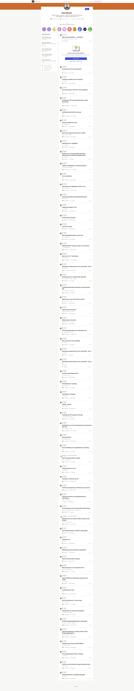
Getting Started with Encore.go (71, 112)
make (63, 188)
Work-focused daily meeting (71, 559)
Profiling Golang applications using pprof (74, 621)
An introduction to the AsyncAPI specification (76, 508)
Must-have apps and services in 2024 (73, 133)
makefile (67, 188)
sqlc (65, 416)
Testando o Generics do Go (70, 479)
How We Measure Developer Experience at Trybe (75, 578)
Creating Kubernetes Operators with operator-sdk (76, 288)
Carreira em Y (66, 539)
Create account (98, 1)
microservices (69, 569)
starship (72, 311)
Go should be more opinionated (71, 69)
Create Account (76, 58)
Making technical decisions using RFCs (74, 550)
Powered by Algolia (66, 1)
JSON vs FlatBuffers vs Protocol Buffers (74, 165)
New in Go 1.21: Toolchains (70, 256)
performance (74, 622)
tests (69, 645)
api (63, 145)
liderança (64, 499)
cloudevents (66, 124)
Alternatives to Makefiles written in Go (74, 186)
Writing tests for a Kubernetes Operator (74, 277)
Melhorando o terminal (69, 320)
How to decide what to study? (71, 458)
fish (67, 311)
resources (72, 38)
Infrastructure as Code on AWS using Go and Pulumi (75, 519)
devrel (65, 581)
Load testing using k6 (68, 217)
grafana (71, 634)
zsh (69, 311)
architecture (66, 602)
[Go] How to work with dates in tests (73, 299)
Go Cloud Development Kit (70, 373)
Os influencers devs (68, 590)
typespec (66, 145)
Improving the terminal (69, 309)
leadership (69, 499)
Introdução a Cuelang (68, 394)
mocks (65, 645)
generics (66, 470)
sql (67, 416)
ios (63, 38)
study (69, 459)
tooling (75, 38)
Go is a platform (67, 176)
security (72, 332)
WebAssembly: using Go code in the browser (75, 246)
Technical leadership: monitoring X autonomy (76, 487)
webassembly (64, 198)
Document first (66, 437)
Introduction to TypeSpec (70, 143)
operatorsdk (71, 290)
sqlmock (71, 416)
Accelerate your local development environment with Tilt (77, 426)
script (65, 676)
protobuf (66, 167)
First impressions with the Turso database (75, 90)
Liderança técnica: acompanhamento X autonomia (74, 497)
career (63, 459)
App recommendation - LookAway (72, 37)
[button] (44, 29)
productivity (66, 38)
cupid (63, 406)
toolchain (66, 257)
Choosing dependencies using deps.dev (74, 330)
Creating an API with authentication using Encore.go (75, 101)
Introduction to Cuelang (69, 383)
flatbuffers (71, 167)
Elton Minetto (64, 34)
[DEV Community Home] (33, 1)
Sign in (81, 61)
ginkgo (75, 278)
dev (63, 591)
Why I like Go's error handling (71, 341)
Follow (87, 9)
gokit (65, 569)
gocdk (65, 375)
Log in (91, 1)
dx (63, 581)
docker (70, 428)
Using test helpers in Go (69, 207)
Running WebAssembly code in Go (72, 235)
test (65, 612)
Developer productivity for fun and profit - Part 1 (77, 351)
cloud (69, 375)
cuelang (66, 385)
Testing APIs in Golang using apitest (73, 611)
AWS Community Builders (72, 455)
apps (63, 134)
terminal (63, 311)
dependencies (67, 332)
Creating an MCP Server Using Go (72, 79)
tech (67, 459)
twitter (63, 666)
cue (63, 385)
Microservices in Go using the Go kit (73, 567)
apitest (70, 612)
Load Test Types (67, 226)
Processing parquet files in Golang (72, 654)
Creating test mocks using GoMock (73, 643)
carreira (63, 541)
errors (65, 342)
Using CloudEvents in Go (69, 122)
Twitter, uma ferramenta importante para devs (76, 664)
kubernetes (66, 278)
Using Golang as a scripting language (73, 674)
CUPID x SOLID (66, 404)
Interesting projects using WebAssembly (74, 197)
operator (71, 278)
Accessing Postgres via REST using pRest (74, 530)
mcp (65, 81)
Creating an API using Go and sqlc (72, 415)
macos (70, 134)
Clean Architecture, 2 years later (72, 600)
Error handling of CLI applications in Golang (75, 447)
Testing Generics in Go (69, 468)
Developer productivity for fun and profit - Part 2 (77, 266)
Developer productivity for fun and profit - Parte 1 (76, 362)
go (63, 70)
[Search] (36, 1)
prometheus (66, 634)
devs (67, 666)
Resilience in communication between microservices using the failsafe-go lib (74, 154)
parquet (66, 655)
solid (66, 406)
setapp (66, 134)
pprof (65, 622)
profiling (69, 622)
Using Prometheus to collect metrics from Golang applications (75, 632)
